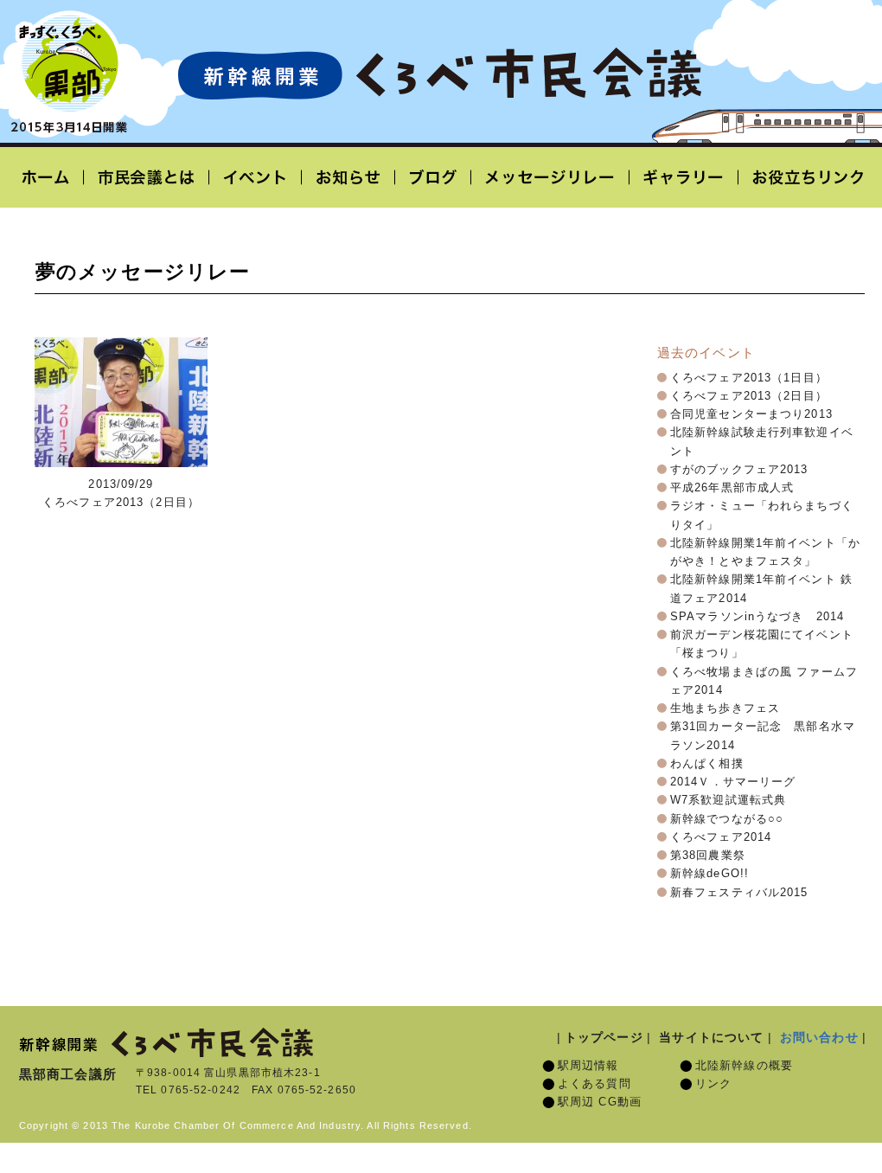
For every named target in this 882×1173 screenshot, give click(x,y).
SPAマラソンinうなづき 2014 (757, 617)
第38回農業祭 (707, 855)
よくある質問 (594, 1084)
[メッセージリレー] (550, 177)
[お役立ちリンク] (802, 177)
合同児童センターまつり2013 (751, 414)
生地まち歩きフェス (725, 708)
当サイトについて (711, 1037)
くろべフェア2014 (720, 837)
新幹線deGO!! (709, 874)
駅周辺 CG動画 (600, 1102)
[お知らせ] (348, 177)
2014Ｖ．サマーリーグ (733, 782)
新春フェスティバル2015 (739, 893)
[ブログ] (433, 177)
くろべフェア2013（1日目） (749, 378)
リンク (713, 1084)
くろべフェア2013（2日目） (749, 396)
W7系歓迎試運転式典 (728, 800)
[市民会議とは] (146, 177)
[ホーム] (51, 177)
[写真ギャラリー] (684, 177)
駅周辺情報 (588, 1066)
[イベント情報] (255, 177)
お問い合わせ (819, 1037)
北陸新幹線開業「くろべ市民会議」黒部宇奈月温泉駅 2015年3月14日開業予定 (439, 74)
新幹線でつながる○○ (726, 819)
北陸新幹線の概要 (744, 1066)
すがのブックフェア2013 (739, 470)
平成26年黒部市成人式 (732, 488)
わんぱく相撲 (707, 764)
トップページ (604, 1037)
